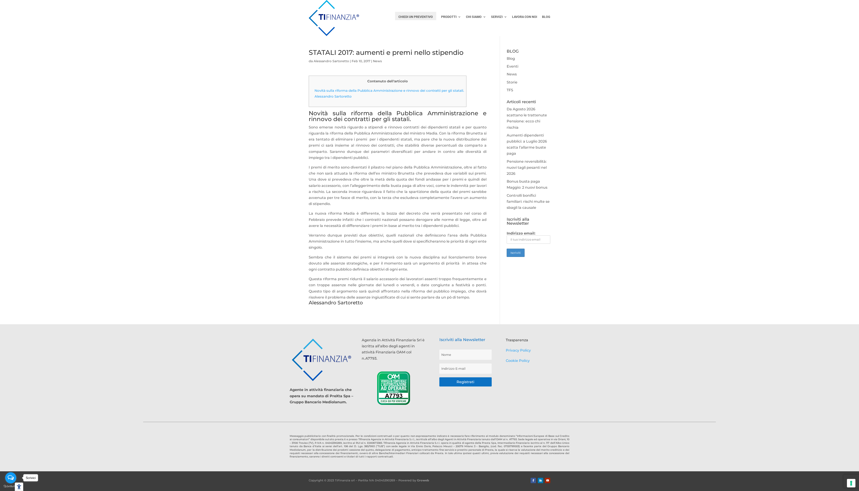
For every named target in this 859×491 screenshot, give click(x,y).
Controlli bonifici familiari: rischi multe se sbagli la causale (528, 201)
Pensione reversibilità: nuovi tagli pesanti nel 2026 (527, 167)
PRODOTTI (449, 17)
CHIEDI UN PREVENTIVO (415, 17)
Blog (511, 58)
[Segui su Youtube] (547, 480)
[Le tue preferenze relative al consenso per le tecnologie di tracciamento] (851, 483)
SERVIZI (497, 17)
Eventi (512, 66)
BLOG (546, 17)
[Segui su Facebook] (533, 480)
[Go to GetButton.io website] (11, 486)
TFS (510, 90)
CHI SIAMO (474, 17)
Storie (512, 82)
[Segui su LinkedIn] (540, 480)
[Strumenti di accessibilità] (19, 486)
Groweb (423, 480)
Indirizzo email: (521, 233)
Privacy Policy (518, 350)
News (377, 61)
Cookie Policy (518, 361)
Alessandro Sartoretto (331, 61)
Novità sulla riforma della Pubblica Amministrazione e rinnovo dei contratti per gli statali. (389, 90)
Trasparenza (517, 340)
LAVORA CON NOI (524, 17)
